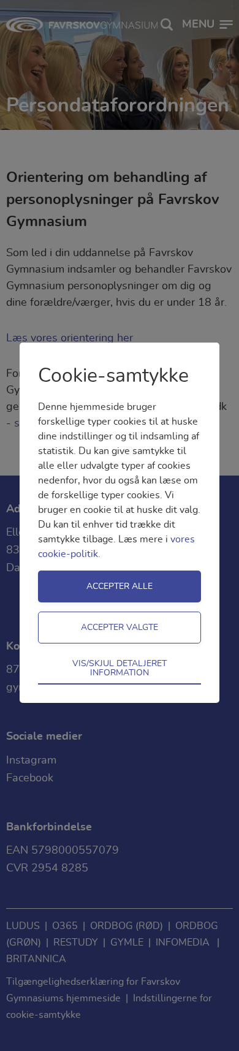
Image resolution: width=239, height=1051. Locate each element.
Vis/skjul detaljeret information (119, 668)
